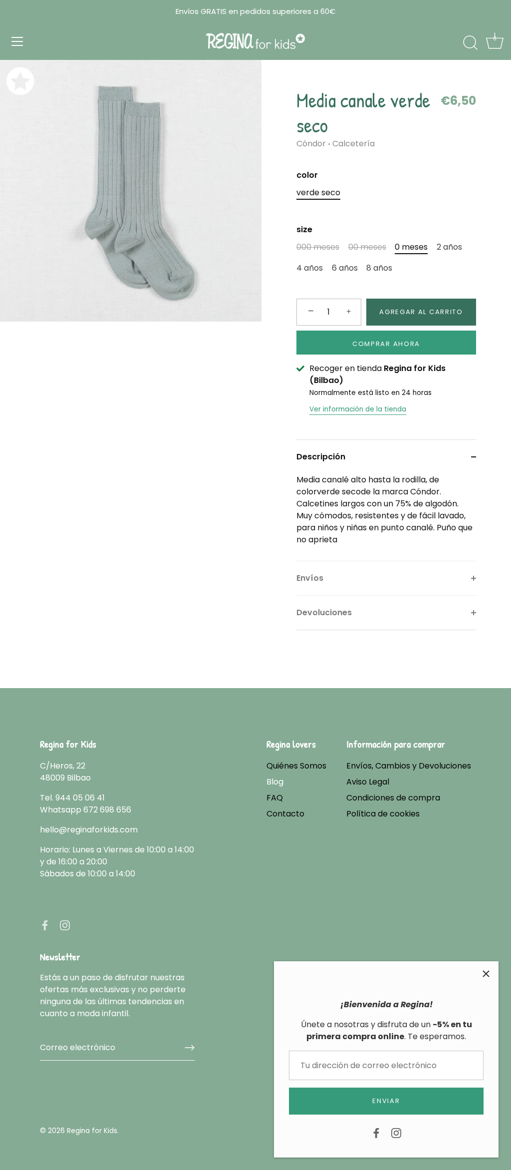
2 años (449, 247)
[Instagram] (396, 1132)
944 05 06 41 (80, 797)
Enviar (386, 1101)
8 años (379, 268)
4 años (309, 268)
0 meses (411, 247)
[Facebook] (376, 1132)
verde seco (318, 192)
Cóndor (311, 143)
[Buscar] (470, 43)
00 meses (367, 247)
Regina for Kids (92, 1131)
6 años (345, 268)
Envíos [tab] (309, 578)
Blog (274, 781)
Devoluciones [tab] (324, 612)
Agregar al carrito (421, 312)
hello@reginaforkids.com (89, 829)
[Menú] (17, 41)
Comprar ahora (386, 344)
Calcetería (353, 143)
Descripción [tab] (320, 456)
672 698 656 (107, 809)
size (304, 229)
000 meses (317, 247)
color (307, 175)
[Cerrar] (486, 974)
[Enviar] (190, 1048)
